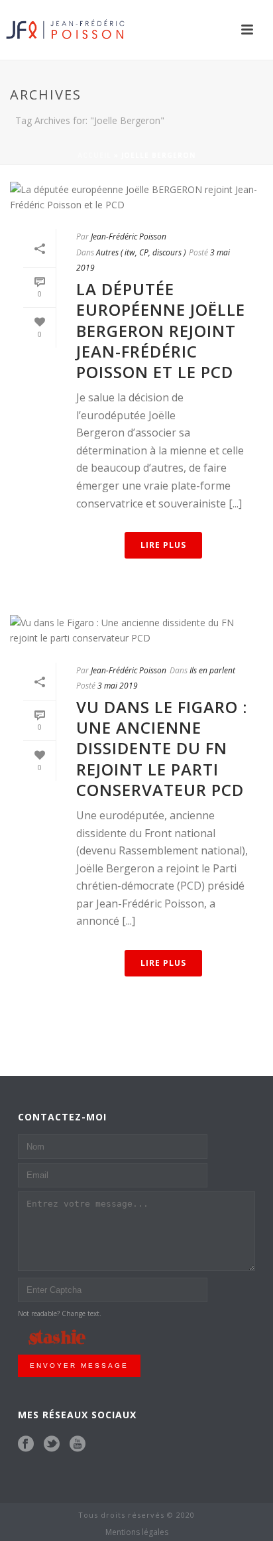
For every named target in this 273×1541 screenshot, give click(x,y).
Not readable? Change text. (59, 1313)
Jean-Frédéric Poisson (128, 236)
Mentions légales (136, 1532)
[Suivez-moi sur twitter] (52, 1444)
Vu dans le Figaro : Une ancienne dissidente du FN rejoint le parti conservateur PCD (161, 748)
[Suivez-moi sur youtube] (77, 1444)
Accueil (94, 155)
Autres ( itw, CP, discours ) (141, 252)
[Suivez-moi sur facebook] (26, 1444)
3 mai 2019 (117, 685)
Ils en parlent (212, 670)
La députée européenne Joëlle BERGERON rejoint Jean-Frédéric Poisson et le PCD (160, 330)
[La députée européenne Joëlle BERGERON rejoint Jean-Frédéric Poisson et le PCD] (136, 197)
